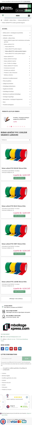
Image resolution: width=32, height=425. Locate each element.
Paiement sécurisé (6, 382)
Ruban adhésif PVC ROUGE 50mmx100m (14, 168)
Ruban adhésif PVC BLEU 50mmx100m (14, 206)
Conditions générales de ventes (9, 378)
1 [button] (7, 126)
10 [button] (24, 126)
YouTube (11, 348)
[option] (16, 119)
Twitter (6, 348)
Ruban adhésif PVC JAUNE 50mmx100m (14, 282)
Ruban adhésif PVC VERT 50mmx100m (14, 244)
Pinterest (15, 348)
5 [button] (15, 126)
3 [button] (11, 126)
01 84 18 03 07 (26, 1)
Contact (3, 385)
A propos (4, 380)
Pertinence (4, 139)
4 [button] (13, 126)
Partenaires (4, 387)
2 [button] (9, 126)
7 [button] (18, 126)
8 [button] (20, 126)
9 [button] (22, 126)
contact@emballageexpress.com (13, 336)
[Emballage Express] (7, 8)
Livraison (4, 373)
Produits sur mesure (6, 389)
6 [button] (16, 126)
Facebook (2, 348)
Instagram (19, 348)
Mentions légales (6, 375)
